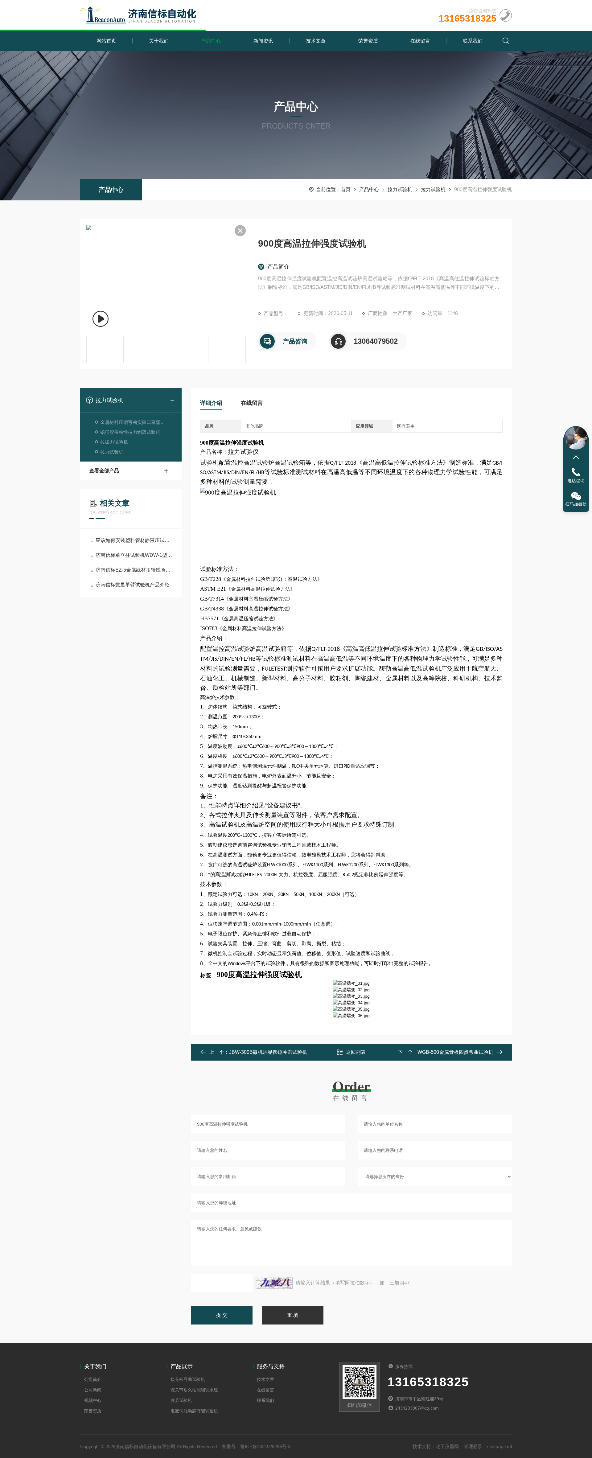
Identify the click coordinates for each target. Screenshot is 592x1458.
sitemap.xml (499, 1446)
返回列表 (356, 1052)
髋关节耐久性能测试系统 (194, 1389)
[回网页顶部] (576, 458)
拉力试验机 (400, 189)
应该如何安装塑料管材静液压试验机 (134, 540)
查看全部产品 (104, 470)
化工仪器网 (447, 1446)
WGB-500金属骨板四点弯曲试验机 (455, 1052)
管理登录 (473, 1446)
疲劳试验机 (181, 1400)
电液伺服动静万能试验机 (194, 1410)
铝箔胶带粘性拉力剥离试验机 (130, 432)
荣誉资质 (368, 40)
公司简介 (92, 1379)
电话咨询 (576, 480)
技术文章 (316, 40)
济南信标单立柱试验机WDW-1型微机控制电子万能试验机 (134, 555)
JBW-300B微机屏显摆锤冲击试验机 (268, 1052)
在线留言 (420, 40)
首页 (346, 189)
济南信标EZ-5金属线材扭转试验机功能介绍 (134, 570)
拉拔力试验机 (114, 442)
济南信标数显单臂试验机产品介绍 (133, 584)
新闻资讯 (263, 40)
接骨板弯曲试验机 (188, 1379)
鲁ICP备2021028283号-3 (265, 1446)
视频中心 (92, 1400)
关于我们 (159, 40)
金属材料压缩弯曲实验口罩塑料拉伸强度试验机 (134, 422)
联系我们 (473, 40)
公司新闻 (92, 1389)
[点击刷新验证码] (274, 1283)
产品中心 (211, 40)
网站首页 (106, 40)
